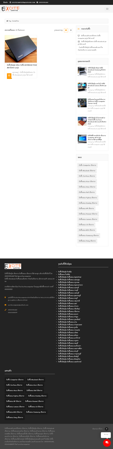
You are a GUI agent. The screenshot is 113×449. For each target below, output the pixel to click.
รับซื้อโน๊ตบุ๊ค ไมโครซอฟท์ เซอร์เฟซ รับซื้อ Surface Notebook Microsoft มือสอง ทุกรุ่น (97, 121)
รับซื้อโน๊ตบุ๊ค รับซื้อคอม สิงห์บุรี (68, 356)
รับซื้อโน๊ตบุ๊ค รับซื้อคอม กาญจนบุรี (69, 353)
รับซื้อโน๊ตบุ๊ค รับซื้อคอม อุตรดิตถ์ (69, 319)
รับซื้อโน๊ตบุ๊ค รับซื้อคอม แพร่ (67, 303)
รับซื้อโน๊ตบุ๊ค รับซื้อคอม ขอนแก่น (69, 330)
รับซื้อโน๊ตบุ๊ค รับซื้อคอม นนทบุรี (68, 287)
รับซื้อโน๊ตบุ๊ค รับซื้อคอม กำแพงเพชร (70, 324)
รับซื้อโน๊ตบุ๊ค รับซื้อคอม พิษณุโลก (69, 359)
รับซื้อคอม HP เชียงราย (86, 208)
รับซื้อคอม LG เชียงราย (86, 224)
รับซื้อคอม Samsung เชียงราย (89, 235)
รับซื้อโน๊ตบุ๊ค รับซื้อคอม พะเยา (68, 314)
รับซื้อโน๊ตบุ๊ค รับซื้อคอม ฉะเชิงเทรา (69, 345)
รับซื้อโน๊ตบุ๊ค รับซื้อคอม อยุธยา (68, 340)
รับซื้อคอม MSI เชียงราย (87, 230)
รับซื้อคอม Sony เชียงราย (87, 241)
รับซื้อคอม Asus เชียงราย (87, 187)
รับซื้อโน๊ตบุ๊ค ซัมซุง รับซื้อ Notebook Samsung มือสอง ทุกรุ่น (97, 70)
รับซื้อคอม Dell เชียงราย (87, 192)
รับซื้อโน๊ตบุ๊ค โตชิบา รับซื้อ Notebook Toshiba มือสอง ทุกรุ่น (22, 66)
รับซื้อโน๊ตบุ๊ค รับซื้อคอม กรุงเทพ (68, 282)
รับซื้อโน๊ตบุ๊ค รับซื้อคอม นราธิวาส (69, 338)
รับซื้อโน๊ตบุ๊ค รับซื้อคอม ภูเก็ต (68, 327)
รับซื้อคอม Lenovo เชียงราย (88, 219)
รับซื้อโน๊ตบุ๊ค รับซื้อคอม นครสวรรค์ (69, 361)
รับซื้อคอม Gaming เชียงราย (88, 203)
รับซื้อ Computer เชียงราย (87, 165)
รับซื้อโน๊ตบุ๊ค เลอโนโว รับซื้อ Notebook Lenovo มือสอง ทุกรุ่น (97, 85)
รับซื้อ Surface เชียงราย (87, 176)
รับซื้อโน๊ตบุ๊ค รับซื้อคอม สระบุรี (68, 351)
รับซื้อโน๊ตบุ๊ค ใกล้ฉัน (65, 271)
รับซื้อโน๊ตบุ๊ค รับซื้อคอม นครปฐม (69, 279)
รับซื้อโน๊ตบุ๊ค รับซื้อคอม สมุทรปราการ (70, 285)
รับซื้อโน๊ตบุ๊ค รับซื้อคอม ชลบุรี (68, 298)
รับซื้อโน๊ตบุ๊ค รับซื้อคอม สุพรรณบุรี (69, 295)
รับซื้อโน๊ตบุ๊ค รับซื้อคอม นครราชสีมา (70, 348)
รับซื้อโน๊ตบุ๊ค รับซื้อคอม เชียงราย (68, 311)
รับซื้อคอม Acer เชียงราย (87, 181)
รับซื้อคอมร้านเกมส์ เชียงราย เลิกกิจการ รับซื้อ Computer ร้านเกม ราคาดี (96, 101)
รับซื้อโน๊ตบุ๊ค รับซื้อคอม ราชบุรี (68, 290)
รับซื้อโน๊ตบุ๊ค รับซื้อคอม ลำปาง (68, 306)
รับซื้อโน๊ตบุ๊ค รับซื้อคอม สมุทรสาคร (69, 277)
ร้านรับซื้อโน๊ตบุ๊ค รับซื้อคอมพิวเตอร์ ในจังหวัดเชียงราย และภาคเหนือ (90, 48)
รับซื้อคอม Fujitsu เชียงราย (88, 197)
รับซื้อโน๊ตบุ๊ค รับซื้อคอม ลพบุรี (68, 343)
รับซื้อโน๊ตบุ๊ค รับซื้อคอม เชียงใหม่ (69, 308)
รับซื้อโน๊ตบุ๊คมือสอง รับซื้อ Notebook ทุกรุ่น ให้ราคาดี (23, 73)
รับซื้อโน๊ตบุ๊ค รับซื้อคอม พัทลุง (68, 335)
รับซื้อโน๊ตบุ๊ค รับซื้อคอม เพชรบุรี (68, 293)
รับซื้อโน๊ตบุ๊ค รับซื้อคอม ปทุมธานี (69, 301)
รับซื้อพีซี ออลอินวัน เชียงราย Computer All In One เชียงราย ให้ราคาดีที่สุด (97, 137)
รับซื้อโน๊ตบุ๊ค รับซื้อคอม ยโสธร (68, 332)
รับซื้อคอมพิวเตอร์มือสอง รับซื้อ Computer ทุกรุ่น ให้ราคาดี (89, 37)
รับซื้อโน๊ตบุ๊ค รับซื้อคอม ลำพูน (68, 316)
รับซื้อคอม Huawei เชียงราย (88, 214)
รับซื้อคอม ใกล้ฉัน (64, 274)
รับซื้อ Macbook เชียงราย (87, 170)
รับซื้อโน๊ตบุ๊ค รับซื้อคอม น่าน (67, 322)
